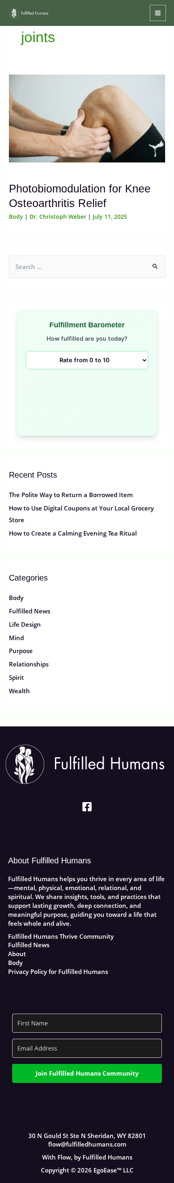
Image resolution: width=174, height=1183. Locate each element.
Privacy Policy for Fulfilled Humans (58, 971)
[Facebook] (87, 806)
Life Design (25, 624)
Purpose (21, 651)
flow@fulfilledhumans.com (87, 1144)
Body (16, 216)
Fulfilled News (29, 611)
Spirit (16, 677)
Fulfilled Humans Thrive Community (61, 936)
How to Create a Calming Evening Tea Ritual (73, 533)
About (17, 954)
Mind (16, 638)
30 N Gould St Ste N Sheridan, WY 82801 (87, 1136)
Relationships (29, 664)
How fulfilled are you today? (87, 338)
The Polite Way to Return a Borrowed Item (71, 495)
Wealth (19, 691)
